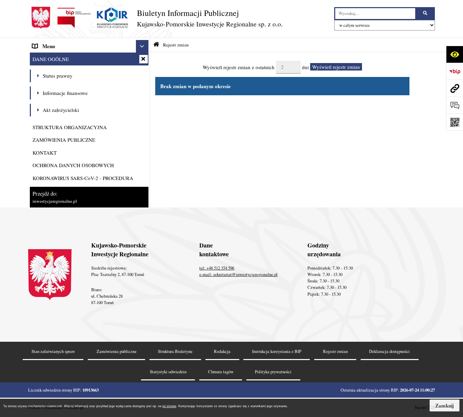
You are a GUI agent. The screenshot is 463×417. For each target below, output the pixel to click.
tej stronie (169, 406)
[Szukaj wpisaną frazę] (425, 13)
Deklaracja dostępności (389, 351)
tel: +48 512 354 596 (216, 268)
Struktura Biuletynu (175, 351)
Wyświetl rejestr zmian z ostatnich (239, 66)
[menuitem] (89, 76)
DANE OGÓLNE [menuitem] (51, 59)
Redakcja (222, 351)
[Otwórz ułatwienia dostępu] (454, 54)
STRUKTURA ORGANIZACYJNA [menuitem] (70, 127)
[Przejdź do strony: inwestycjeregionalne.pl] (454, 88)
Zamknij (444, 405)
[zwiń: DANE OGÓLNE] (143, 59)
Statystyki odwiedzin (168, 372)
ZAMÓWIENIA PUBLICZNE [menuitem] (64, 139)
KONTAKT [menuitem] (45, 152)
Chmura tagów (221, 372)
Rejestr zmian (176, 45)
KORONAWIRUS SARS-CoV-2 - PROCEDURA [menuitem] (83, 178)
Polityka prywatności (273, 372)
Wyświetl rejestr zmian (336, 66)
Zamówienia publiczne (117, 351)
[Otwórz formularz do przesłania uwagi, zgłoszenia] (454, 105)
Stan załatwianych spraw (53, 351)
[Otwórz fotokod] (454, 122)
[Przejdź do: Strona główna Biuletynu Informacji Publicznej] (156, 44)
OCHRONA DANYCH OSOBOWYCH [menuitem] (73, 165)
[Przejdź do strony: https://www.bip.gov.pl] (454, 71)
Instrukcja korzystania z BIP (276, 351)
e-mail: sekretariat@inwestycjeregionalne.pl (238, 274)
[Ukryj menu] (142, 46)
